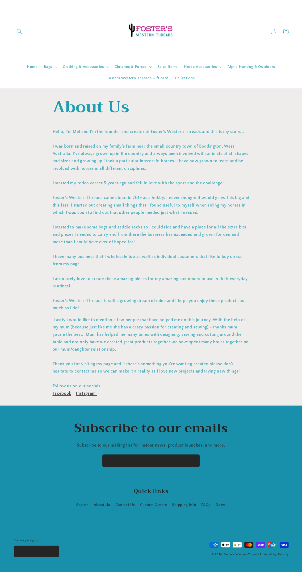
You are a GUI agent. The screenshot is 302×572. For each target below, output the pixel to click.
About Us (102, 505)
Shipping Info (184, 505)
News (221, 505)
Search (82, 505)
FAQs (205, 505)
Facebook (62, 393)
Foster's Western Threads (241, 554)
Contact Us (125, 505)
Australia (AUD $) (34, 551)
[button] (20, 31)
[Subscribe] (194, 460)
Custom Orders (153, 505)
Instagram (86, 393)
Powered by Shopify (274, 554)
